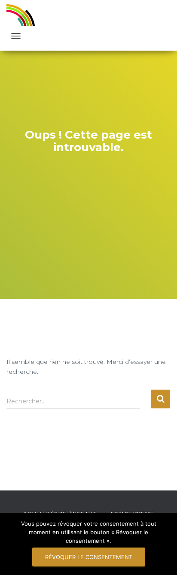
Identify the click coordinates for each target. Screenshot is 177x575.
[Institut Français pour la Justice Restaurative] (23, 15)
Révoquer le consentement (88, 557)
